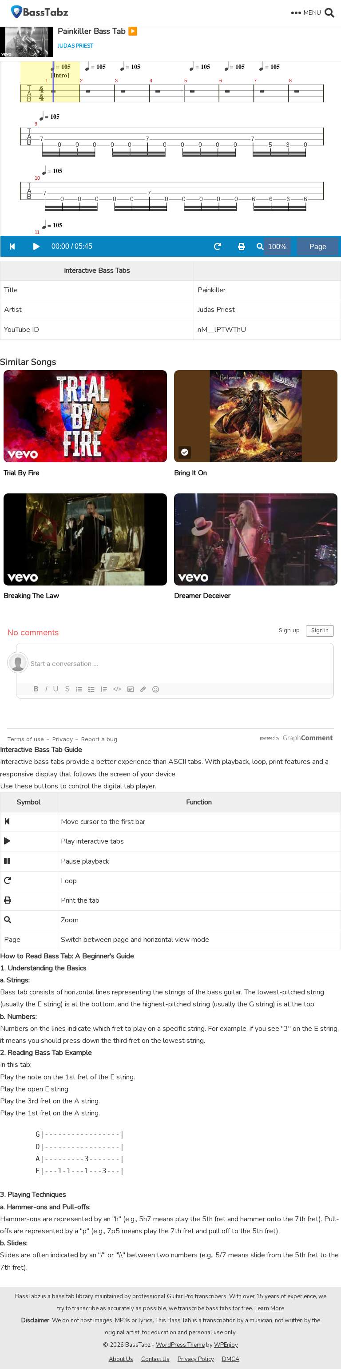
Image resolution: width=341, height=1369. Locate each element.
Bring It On (190, 473)
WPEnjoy (226, 1345)
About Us (121, 1359)
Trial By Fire (22, 473)
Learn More (269, 1308)
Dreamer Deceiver (202, 596)
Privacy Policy (196, 1359)
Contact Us (155, 1359)
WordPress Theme (180, 1345)
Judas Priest (75, 45)
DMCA (230, 1359)
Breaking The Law (31, 596)
